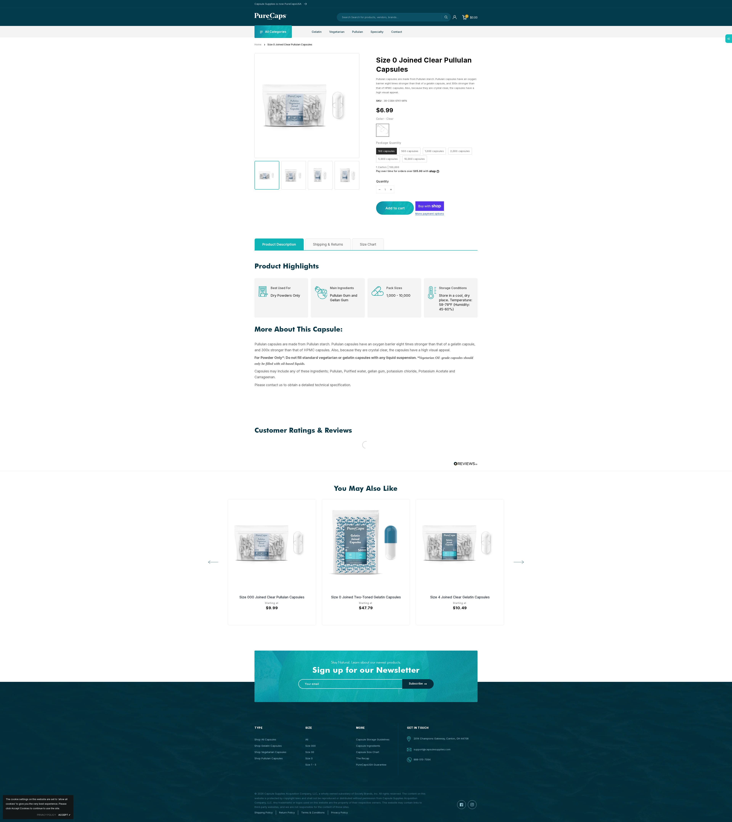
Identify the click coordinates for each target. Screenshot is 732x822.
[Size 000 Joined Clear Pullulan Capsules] (272, 543)
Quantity (382, 181)
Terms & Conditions (313, 812)
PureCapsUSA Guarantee (371, 764)
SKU (378, 100)
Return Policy (287, 812)
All (306, 739)
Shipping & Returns (328, 244)
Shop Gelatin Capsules (268, 745)
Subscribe (416, 683)
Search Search (446, 17)
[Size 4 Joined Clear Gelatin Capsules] (460, 543)
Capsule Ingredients (368, 745)
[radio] (382, 130)
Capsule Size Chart (367, 752)
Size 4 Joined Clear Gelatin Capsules (460, 597)
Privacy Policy (339, 812)
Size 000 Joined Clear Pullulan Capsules (271, 597)
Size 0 (309, 758)
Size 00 (309, 752)
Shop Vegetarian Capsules (270, 752)
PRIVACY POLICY (46, 814)
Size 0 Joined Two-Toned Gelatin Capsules (366, 597)
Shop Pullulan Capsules (268, 758)
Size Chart (368, 244)
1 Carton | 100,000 (387, 167)
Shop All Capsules (265, 739)
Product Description (279, 244)
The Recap (362, 758)
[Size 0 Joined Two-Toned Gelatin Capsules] (366, 543)
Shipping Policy (263, 812)
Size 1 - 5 (310, 764)
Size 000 (310, 745)
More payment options (429, 213)
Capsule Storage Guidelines (372, 739)
